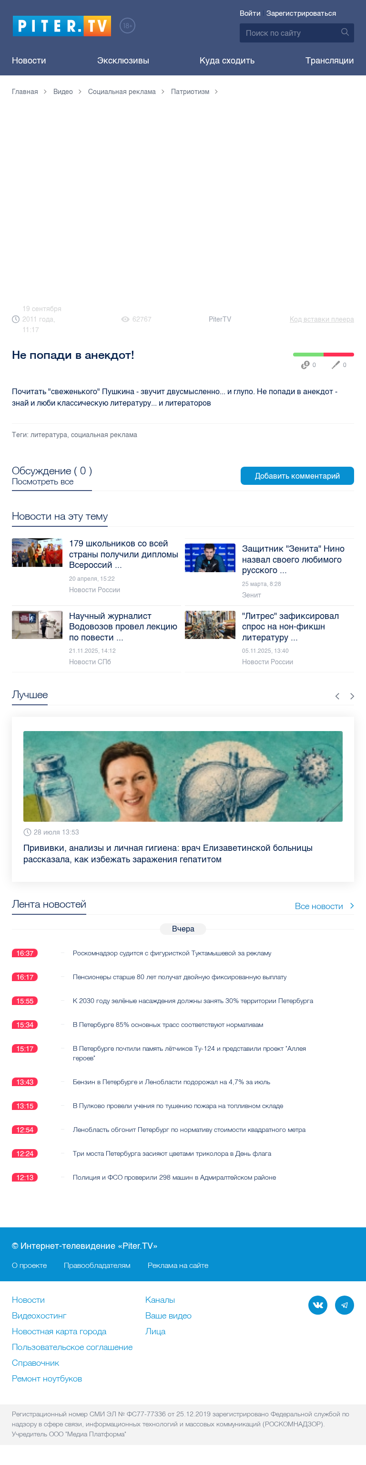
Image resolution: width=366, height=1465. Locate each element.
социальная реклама (104, 435)
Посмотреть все (42, 481)
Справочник (35, 1363)
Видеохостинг (39, 1316)
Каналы (160, 1300)
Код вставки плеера (322, 319)
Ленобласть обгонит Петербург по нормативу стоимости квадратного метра (189, 1129)
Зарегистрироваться (301, 13)
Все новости (319, 905)
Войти (250, 13)
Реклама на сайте (178, 1265)
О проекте (29, 1265)
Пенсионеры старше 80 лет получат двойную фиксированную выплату (179, 977)
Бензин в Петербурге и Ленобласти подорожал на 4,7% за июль (171, 1082)
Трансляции (329, 60)
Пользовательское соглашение (72, 1347)
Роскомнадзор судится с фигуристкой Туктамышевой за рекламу (172, 953)
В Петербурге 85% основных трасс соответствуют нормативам (168, 1024)
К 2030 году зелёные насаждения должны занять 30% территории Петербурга (193, 1000)
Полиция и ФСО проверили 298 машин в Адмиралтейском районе (174, 1177)
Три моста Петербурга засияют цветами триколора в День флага (172, 1153)
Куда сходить (227, 60)
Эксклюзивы (123, 60)
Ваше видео (168, 1316)
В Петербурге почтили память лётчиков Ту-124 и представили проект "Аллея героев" (189, 1053)
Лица (155, 1332)
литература (48, 435)
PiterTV (220, 319)
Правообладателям (97, 1265)
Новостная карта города (59, 1332)
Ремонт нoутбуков (47, 1379)
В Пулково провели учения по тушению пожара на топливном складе (178, 1105)
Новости (29, 60)
